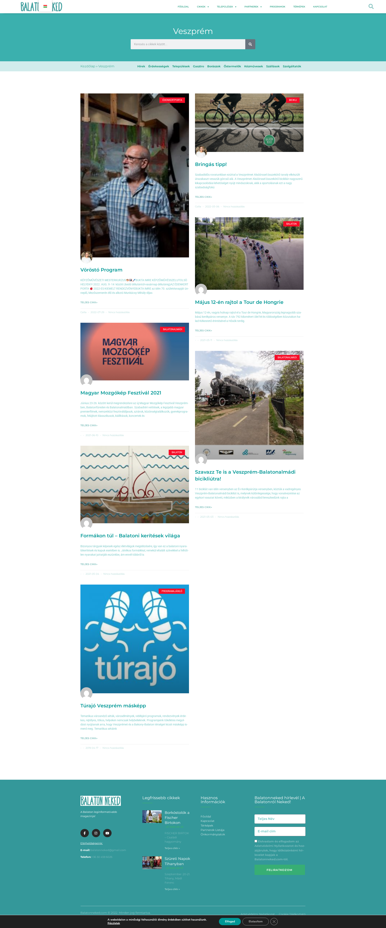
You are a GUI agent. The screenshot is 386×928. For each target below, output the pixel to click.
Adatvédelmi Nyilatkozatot (274, 846)
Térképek (299, 6)
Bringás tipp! (211, 164)
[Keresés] (250, 44)
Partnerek (251, 6)
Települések (225, 6)
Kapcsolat (320, 6)
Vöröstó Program (101, 270)
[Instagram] (96, 833)
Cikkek (201, 6)
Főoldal (183, 6)
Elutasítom (256, 921)
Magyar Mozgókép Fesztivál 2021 (120, 393)
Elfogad (230, 921)
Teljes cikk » (172, 848)
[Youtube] (107, 833)
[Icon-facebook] (84, 833)
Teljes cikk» (89, 302)
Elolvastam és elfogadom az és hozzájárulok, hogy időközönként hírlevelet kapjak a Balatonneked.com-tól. (280, 850)
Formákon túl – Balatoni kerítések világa (130, 536)
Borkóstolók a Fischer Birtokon (177, 817)
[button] (371, 6)
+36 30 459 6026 (102, 856)
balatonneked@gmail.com (108, 850)
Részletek (114, 923)
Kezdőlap (87, 66)
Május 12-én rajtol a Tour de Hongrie (239, 302)
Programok (277, 6)
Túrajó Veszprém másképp (113, 706)
